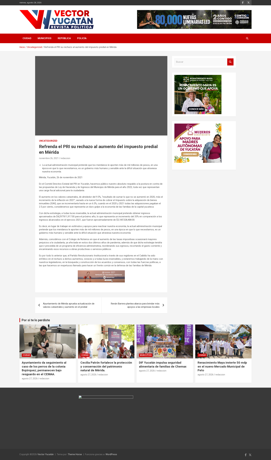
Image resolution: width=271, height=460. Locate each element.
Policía (82, 38)
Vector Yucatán (45, 454)
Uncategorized (48, 141)
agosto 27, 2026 (30, 378)
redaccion (65, 158)
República (64, 38)
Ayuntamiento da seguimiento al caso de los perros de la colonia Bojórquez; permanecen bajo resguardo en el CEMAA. (44, 368)
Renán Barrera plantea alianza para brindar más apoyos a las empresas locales (135, 305)
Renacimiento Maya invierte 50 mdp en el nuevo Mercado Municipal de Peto (222, 366)
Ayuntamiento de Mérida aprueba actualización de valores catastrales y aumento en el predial (68, 305)
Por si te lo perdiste (36, 320)
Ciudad (27, 38)
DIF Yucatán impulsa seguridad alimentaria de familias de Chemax (162, 364)
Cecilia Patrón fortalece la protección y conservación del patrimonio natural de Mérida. (106, 366)
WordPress (111, 454)
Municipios (44, 38)
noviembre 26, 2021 (49, 158)
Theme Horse (75, 454)
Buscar (230, 61)
